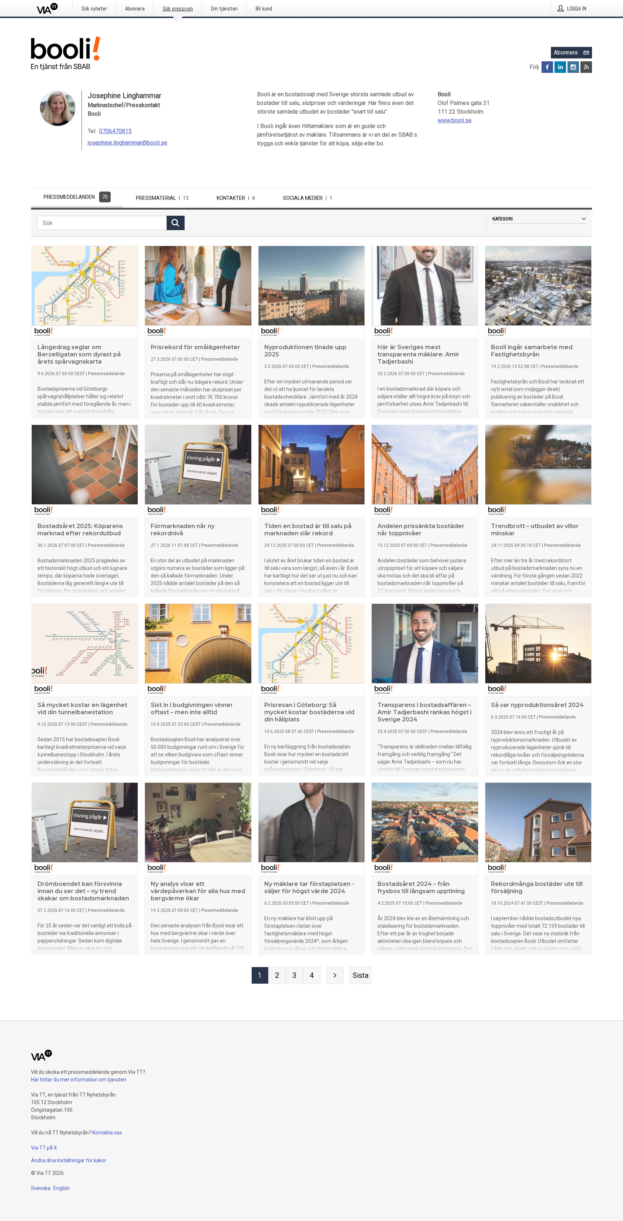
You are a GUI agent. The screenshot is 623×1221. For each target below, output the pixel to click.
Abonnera (566, 52)
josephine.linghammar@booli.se (127, 142)
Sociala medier (307, 198)
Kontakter (236, 198)
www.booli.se (455, 120)
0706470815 (115, 131)
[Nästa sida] (335, 975)
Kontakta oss (107, 1133)
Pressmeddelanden (76, 197)
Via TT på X (44, 1148)
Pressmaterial (162, 198)
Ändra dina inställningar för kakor (68, 1160)
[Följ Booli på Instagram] (573, 67)
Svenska (40, 1188)
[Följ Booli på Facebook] (547, 67)
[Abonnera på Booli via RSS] (586, 67)
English (61, 1188)
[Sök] (176, 223)
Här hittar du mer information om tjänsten (78, 1079)
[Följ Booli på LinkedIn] (560, 67)
